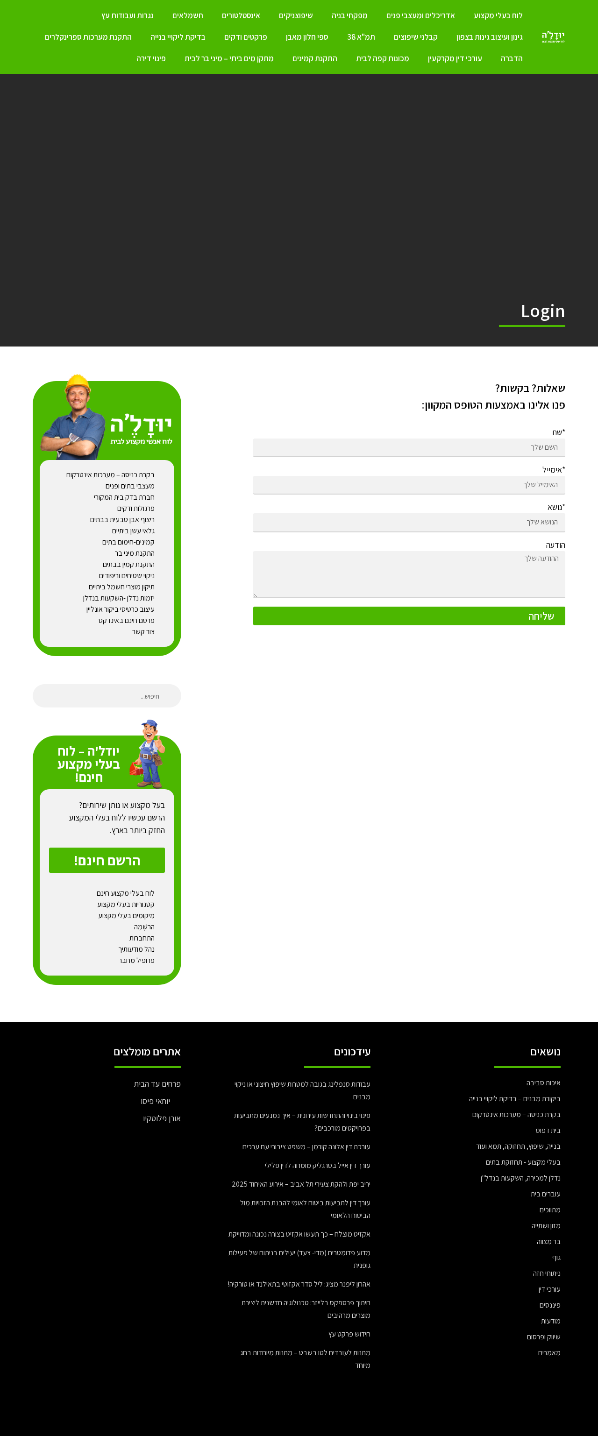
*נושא (556, 507)
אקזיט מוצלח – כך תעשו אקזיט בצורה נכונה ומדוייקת (299, 1234)
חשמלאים (187, 15)
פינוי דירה (151, 58)
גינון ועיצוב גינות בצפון (489, 37)
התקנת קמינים (314, 58)
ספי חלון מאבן (307, 37)
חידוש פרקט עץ (349, 1334)
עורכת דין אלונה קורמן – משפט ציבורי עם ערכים (306, 1147)
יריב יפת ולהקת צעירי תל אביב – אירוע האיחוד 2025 (301, 1184)
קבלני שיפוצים (416, 37)
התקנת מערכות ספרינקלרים (88, 37)
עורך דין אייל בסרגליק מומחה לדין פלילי (317, 1165)
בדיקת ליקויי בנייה (178, 37)
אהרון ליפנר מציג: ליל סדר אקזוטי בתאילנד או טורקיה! (299, 1284)
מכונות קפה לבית (382, 58)
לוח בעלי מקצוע (498, 15)
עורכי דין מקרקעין (455, 58)
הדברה (512, 58)
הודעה (555, 545)
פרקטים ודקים (245, 37)
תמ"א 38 (361, 37)
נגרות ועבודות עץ (127, 15)
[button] (107, 860)
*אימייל (553, 470)
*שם (558, 433)
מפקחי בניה (350, 15)
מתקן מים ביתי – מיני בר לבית (229, 58)
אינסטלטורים (241, 15)
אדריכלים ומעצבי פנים (420, 15)
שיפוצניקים (296, 15)
